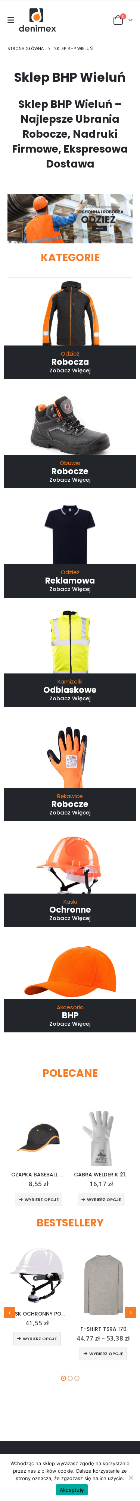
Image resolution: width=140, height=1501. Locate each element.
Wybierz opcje (42, 1200)
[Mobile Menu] (13, 20)
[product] (38, 1138)
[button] (65, 237)
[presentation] (9, 1312)
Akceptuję (72, 1490)
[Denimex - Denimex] (38, 20)
